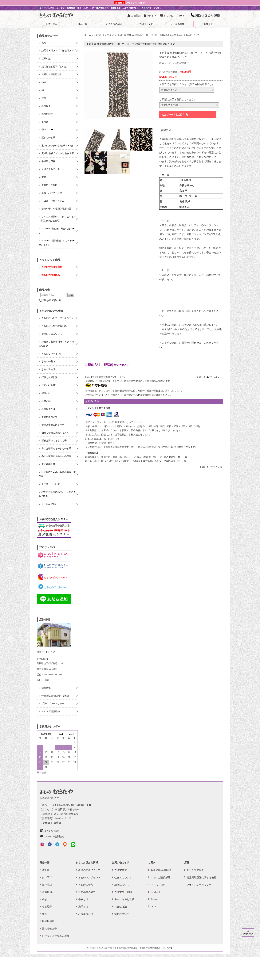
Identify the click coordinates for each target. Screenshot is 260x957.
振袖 (43, 42)
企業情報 (46, 687)
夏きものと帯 (48, 137)
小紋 (43, 82)
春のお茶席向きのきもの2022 (56, 456)
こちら (200, 311)
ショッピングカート (174, 15)
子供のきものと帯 (50, 169)
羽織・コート (48, 129)
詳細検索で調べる (51, 300)
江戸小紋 (46, 58)
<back (60, 734)
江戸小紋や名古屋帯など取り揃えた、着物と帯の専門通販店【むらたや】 (138, 948)
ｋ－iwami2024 (48, 504)
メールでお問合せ (55, 836)
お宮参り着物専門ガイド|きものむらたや (56, 343)
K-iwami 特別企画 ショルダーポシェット (57, 242)
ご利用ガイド (146, 24)
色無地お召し (49, 892)
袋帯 (43, 98)
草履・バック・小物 (51, 193)
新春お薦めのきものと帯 (54, 440)
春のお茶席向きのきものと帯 (56, 448)
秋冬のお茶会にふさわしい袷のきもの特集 (57, 494)
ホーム (87, 35)
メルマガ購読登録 (50, 711)
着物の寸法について (51, 333)
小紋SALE (99, 35)
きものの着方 (48, 361)
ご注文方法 (120, 870)
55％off (110, 35)
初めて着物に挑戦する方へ (55, 432)
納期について (121, 884)
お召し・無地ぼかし (51, 74)
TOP (248, 932)
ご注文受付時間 (123, 892)
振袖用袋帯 (47, 113)
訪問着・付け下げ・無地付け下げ (58, 50)
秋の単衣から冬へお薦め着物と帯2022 (57, 474)
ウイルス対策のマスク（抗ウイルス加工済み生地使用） (57, 218)
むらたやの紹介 (114, 24)
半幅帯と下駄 (48, 161)
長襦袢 (44, 121)
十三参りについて (50, 484)
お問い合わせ (133, 395)
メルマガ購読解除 (160, 877)
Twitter (154, 899)
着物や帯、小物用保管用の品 (56, 208)
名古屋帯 (46, 106)
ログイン (151, 15)
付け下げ (47, 877)
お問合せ (208, 24)
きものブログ (158, 884)
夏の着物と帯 (48, 464)
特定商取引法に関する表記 (55, 695)
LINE (153, 906)
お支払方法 (120, 906)
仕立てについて (123, 877)
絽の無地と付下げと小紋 (54, 66)
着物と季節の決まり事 (52, 424)
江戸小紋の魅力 (49, 385)
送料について (121, 914)
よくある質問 (177, 24)
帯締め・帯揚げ (49, 185)
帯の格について (49, 417)
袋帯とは (46, 393)
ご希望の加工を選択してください (177, 99)
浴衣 (43, 177)
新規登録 (135, 15)
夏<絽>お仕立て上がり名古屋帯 (57, 153)
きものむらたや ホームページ (57, 318)
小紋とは (46, 401)
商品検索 (44, 289)
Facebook (156, 892)
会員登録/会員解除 (161, 870)
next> (71, 734)
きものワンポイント (51, 353)
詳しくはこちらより (208, 377)
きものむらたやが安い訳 (54, 325)
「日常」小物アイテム (52, 201)
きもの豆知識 (48, 369)
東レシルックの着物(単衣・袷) (57, 145)
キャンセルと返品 (124, 899)
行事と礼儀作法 (49, 377)
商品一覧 (82, 24)
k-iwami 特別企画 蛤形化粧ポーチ (57, 230)
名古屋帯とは (48, 409)
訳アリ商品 (51, 24)
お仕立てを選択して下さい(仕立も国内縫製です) (186, 84)
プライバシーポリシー (52, 703)
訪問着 (45, 870)
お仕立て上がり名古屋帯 (55, 935)
